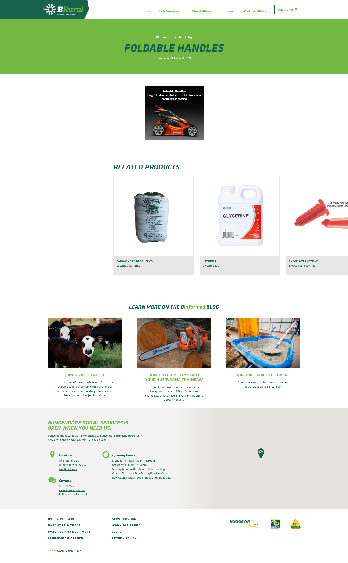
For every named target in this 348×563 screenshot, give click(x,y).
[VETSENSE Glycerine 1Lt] (240, 216)
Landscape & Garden (65, 538)
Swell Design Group (69, 550)
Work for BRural (254, 11)
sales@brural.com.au (72, 490)
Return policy (124, 538)
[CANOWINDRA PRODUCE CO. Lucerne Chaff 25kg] (153, 216)
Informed (194, 306)
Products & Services (163, 11)
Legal (116, 532)
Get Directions (68, 469)
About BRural (202, 11)
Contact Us (286, 9)
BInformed (227, 11)
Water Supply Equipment (69, 532)
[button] (260, 453)
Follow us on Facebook (73, 494)
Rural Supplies (61, 518)
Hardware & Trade (64, 525)
